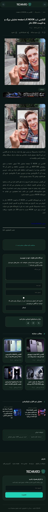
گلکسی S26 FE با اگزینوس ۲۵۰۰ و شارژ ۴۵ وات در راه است (13, 356)
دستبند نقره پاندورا (36, 437)
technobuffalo (36, 224)
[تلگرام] (28, 323)
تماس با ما (24, 464)
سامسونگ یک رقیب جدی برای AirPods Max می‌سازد (35, 383)
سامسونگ (37, 12)
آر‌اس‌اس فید (6, 464)
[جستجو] (3, 4)
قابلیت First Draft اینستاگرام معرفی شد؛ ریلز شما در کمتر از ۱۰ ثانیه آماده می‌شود (31, 413)
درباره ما (31, 464)
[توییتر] (39, 323)
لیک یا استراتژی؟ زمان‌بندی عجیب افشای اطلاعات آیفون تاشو (12, 384)
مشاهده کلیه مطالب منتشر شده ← (25, 245)
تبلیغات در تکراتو (40, 464)
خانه (44, 12)
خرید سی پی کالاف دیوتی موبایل (17, 437)
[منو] (45, 4)
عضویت (24, 495)
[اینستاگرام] (33, 323)
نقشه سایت (15, 464)
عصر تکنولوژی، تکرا (9, 230)
